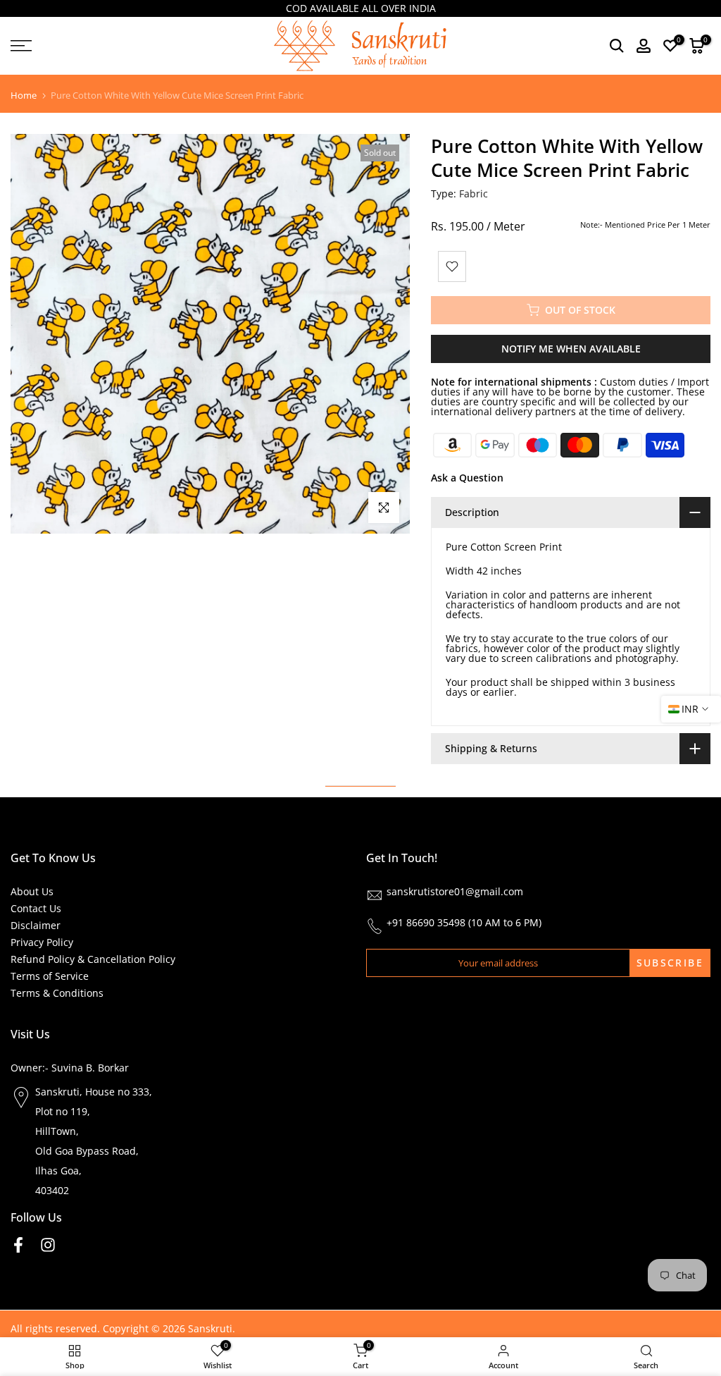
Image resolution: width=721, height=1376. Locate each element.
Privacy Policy (42, 942)
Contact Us (36, 908)
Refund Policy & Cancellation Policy (93, 959)
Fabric (473, 193)
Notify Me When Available (571, 348)
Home (24, 95)
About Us (32, 891)
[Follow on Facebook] (18, 1244)
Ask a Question (467, 477)
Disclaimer (36, 925)
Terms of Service (50, 976)
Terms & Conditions (57, 993)
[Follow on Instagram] (48, 1244)
